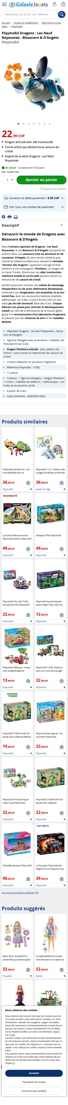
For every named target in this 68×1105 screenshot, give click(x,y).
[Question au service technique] (17, 216)
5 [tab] (39, 124)
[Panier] (63, 4)
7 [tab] (49, 124)
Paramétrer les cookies (34, 1082)
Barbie (39, 975)
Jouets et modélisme (26, 22)
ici (14, 1063)
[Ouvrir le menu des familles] (4, 4)
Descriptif (10, 225)
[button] (34, 198)
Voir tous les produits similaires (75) (20, 892)
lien (13, 1034)
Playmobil (17, 26)
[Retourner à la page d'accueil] (28, 5)
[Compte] (55, 4)
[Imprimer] (10, 216)
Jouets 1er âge (43, 489)
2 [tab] (23, 124)
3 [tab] (29, 124)
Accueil (6, 22)
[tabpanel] (34, 83)
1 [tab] (18, 124)
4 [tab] (34, 124)
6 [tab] (44, 124)
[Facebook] (4, 216)
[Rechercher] (61, 14)
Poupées (7, 975)
